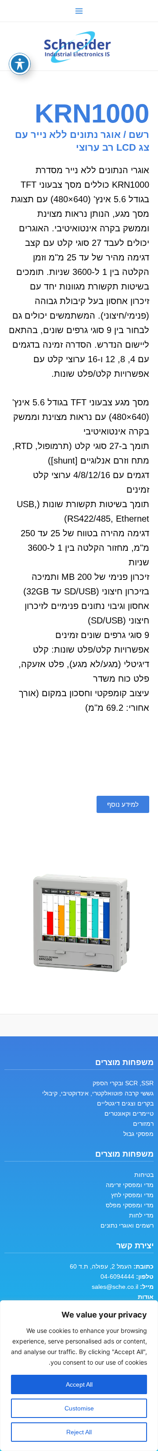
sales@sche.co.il (115, 1286)
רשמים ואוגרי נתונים (127, 1225)
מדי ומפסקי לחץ (132, 1195)
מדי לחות (141, 1215)
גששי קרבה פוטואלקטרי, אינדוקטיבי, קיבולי (98, 1093)
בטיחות (144, 1174)
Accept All (79, 1384)
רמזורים (143, 1123)
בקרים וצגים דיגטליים (125, 1103)
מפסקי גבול (138, 1133)
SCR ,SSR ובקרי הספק (123, 1083)
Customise (79, 1408)
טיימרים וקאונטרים (129, 1113)
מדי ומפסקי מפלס (130, 1205)
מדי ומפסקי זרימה (130, 1184)
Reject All (79, 1432)
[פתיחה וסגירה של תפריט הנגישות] (19, 63)
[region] (79, 1375)
